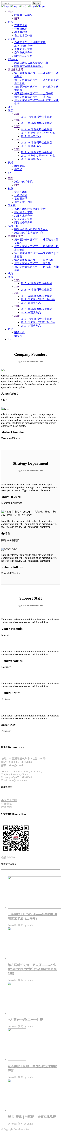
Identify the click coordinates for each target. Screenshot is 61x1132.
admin (30, 925)
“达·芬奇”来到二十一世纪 (25, 1019)
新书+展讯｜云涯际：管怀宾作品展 (32, 1117)
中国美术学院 (9, 800)
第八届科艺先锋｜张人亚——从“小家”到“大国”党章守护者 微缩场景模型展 (32, 969)
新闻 (20, 925)
